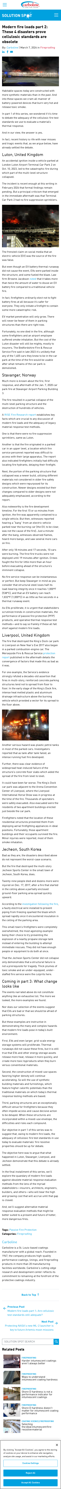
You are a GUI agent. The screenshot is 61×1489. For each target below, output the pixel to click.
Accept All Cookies (30, 1483)
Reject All (30, 1473)
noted (33, 279)
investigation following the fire (40, 904)
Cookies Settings (30, 1463)
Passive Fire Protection (23, 1230)
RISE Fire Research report (20, 415)
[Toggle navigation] (56, 15)
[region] (30, 1464)
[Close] (57, 1445)
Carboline (12, 47)
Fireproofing (47, 47)
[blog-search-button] (56, 1342)
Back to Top (29, 1295)
